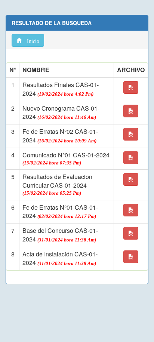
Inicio (30, 40)
